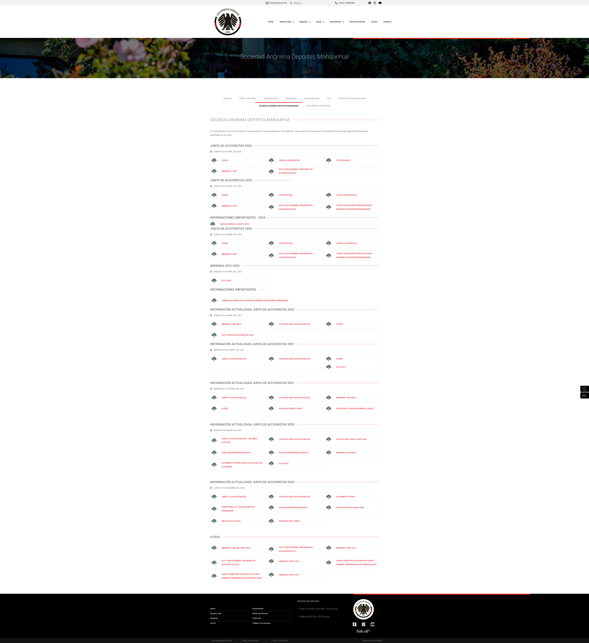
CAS (328, 98)
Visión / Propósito (247, 98)
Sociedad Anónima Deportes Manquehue (278, 106)
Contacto (387, 22)
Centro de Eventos (357, 22)
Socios (374, 22)
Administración (311, 98)
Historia (227, 98)
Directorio (291, 98)
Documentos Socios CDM (318, 106)
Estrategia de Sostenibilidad (352, 98)
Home (270, 22)
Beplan (379, 641)
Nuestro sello (271, 98)
